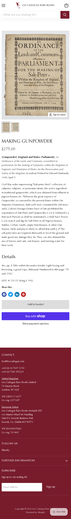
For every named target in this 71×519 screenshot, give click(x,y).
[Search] (64, 15)
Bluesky (6, 450)
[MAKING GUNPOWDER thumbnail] (6, 127)
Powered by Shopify (35, 512)
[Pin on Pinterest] (23, 294)
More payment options (35, 324)
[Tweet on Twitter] (10, 294)
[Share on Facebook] (4, 294)
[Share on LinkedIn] (17, 294)
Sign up (50, 487)
